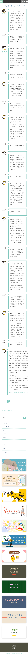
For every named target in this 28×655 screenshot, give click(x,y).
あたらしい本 (6, 423)
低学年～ (5, 433)
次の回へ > (9, 410)
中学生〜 (5, 444)
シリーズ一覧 (6, 426)
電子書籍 (5, 452)
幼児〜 (4, 430)
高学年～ (5, 441)
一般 (4, 448)
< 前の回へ (3, 410)
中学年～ (5, 437)
